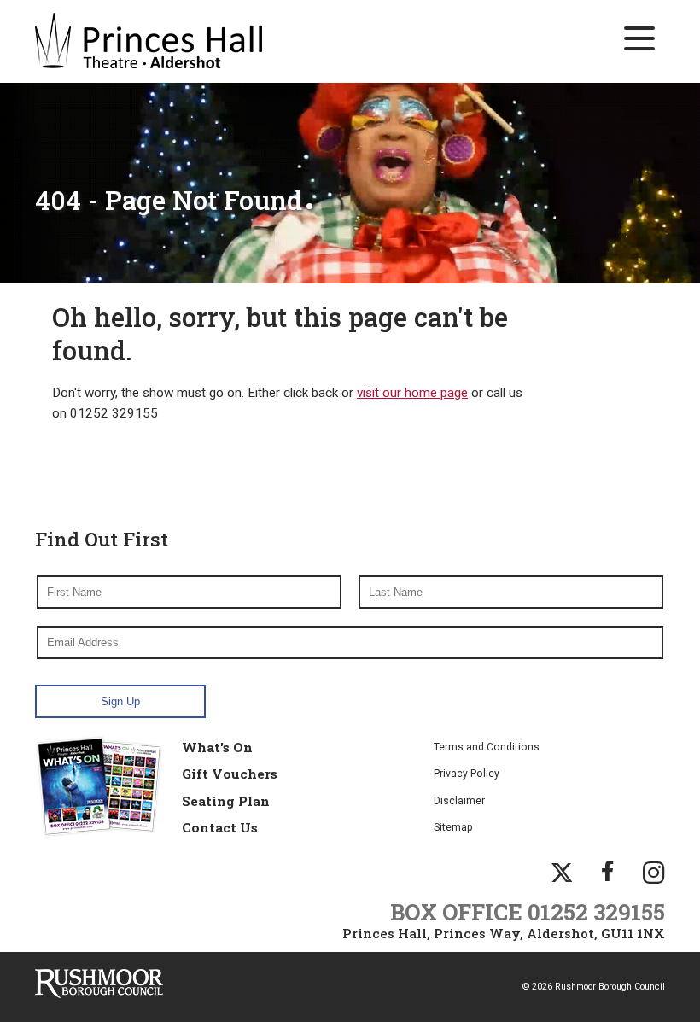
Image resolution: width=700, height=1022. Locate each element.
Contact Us (220, 827)
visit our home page (412, 392)
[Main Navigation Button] (639, 38)
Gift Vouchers (229, 773)
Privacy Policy (466, 774)
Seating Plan (226, 800)
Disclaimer (459, 801)
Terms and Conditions (487, 747)
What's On (217, 747)
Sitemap (453, 827)
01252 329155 (596, 911)
